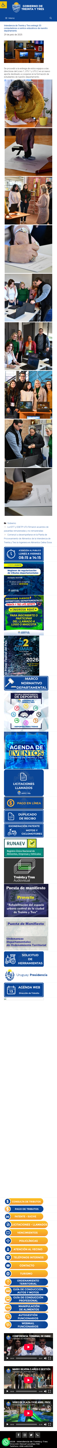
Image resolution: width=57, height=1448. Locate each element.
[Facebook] (18, 1435)
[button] (3, 4)
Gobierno (11, 523)
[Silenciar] (45, 1358)
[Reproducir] (7, 1358)
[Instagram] (24, 1435)
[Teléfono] (37, 1435)
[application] (28, 1347)
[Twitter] (31, 1435)
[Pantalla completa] (49, 1358)
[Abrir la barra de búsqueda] (50, 18)
